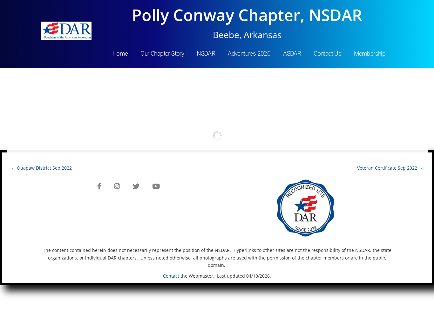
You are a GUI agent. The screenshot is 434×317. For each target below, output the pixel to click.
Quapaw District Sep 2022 (41, 168)
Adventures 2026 (249, 53)
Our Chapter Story (162, 53)
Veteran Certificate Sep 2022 (390, 168)
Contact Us (327, 53)
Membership (369, 53)
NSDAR (206, 53)
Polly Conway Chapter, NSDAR (247, 15)
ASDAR (292, 53)
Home (120, 53)
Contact (171, 276)
